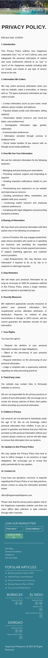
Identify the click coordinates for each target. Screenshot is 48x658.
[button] (8, 9)
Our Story (9, 549)
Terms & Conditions (13, 552)
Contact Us (9, 555)
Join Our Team (11, 558)
